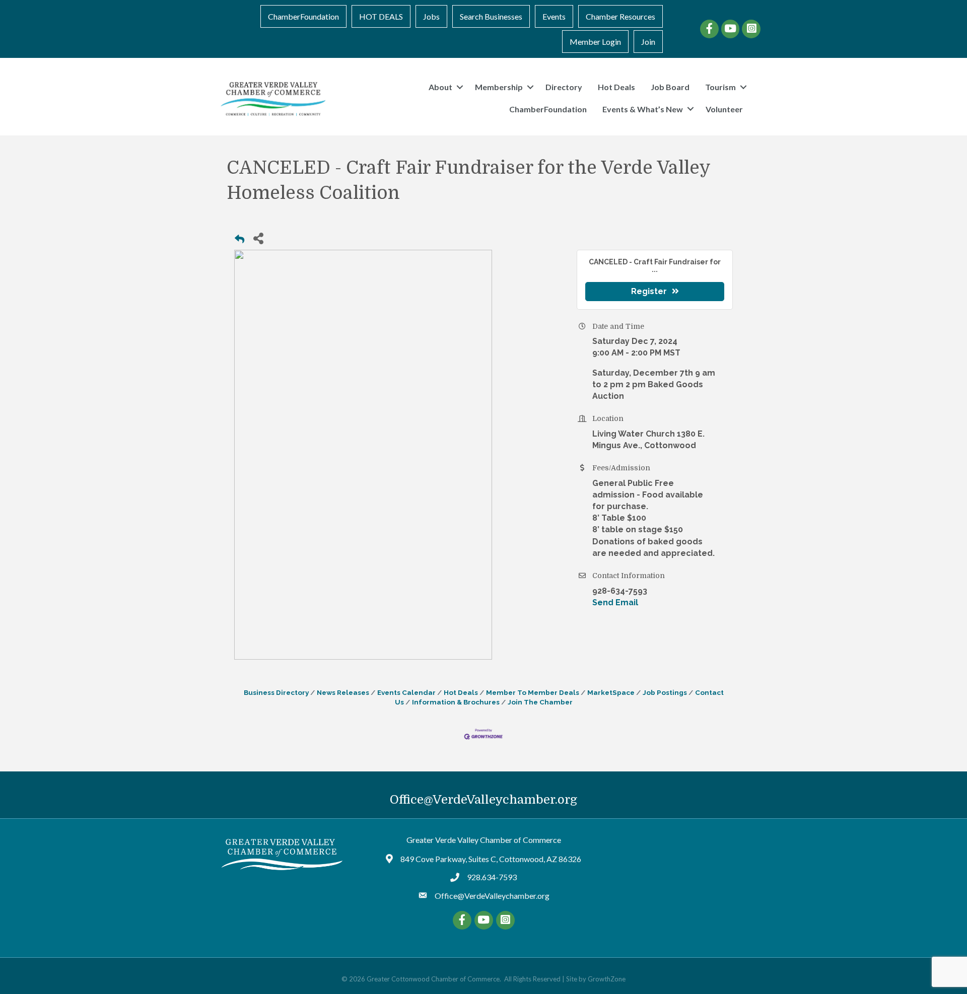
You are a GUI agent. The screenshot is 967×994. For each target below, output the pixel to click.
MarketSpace (611, 692)
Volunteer (724, 109)
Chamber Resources (620, 16)
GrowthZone (607, 979)
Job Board (670, 87)
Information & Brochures (456, 702)
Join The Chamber (540, 702)
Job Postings (665, 692)
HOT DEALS (381, 16)
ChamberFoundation (303, 16)
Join (648, 41)
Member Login (595, 41)
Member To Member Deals (532, 692)
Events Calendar (406, 692)
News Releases (343, 692)
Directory (563, 87)
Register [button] (649, 291)
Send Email (615, 602)
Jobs (431, 16)
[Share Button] (258, 238)
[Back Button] (239, 241)
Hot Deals (616, 87)
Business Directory (276, 692)
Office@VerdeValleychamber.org (483, 800)
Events (554, 16)
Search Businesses (491, 16)
